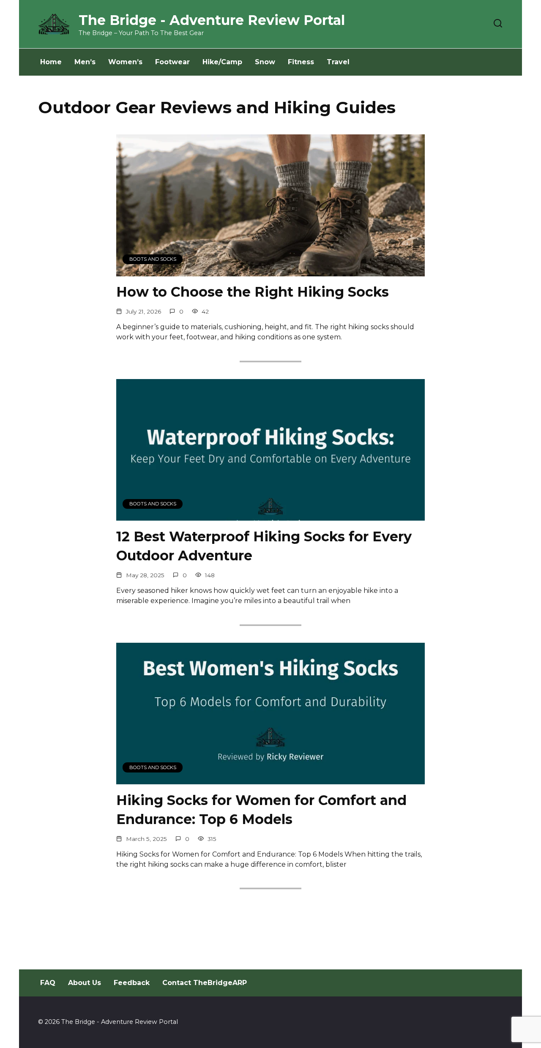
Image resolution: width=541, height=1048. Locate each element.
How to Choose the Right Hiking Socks (252, 292)
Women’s (125, 62)
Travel (338, 62)
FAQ (47, 983)
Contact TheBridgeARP (204, 983)
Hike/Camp (222, 62)
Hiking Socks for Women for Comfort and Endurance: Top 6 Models (261, 809)
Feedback (132, 983)
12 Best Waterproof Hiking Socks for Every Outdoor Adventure (264, 546)
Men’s (85, 62)
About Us (84, 983)
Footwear (172, 62)
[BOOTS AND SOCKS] (270, 271)
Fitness (301, 62)
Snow (265, 62)
